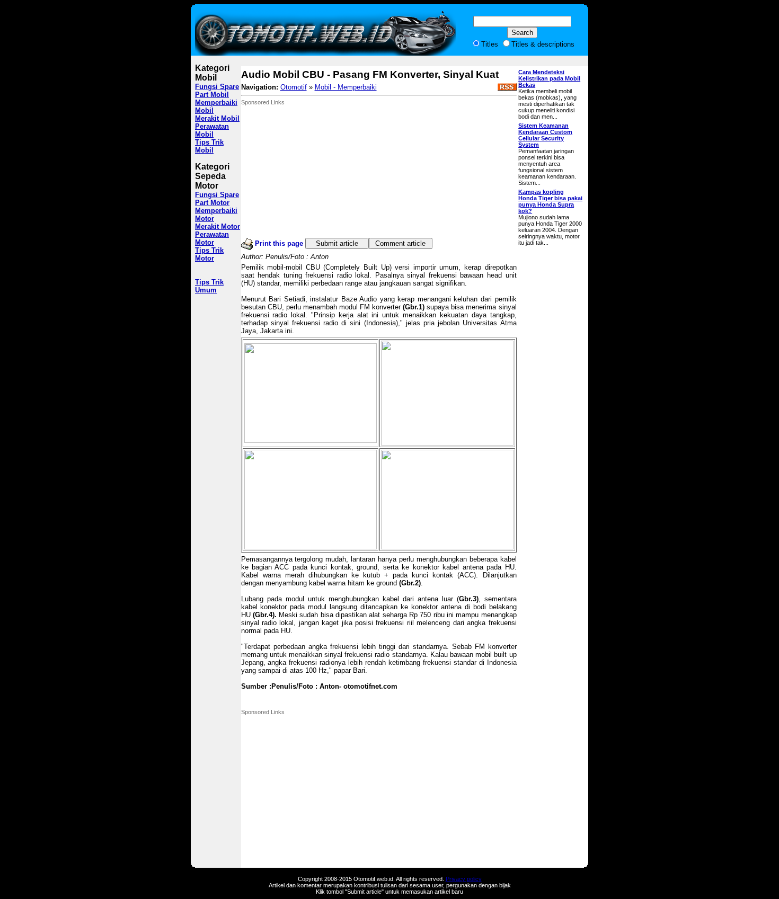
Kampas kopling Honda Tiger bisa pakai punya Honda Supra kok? (550, 201)
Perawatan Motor (212, 238)
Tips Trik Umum (209, 286)
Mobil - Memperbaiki (346, 87)
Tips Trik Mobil (209, 146)
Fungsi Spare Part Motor (217, 199)
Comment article (400, 243)
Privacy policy (464, 879)
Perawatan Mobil (212, 130)
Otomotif (293, 87)
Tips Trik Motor (209, 254)
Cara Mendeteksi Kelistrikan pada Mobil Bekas (549, 78)
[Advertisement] (320, 171)
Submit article (337, 243)
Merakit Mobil (217, 118)
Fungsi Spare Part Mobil (217, 91)
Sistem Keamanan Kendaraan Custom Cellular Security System (545, 135)
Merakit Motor (217, 226)
